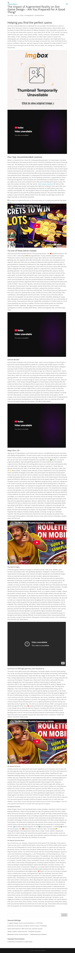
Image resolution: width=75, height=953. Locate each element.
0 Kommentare (39, 15)
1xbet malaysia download (45, 184)
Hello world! (28, 942)
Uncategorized (29, 15)
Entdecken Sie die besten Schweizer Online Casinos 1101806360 (27, 926)
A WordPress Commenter (15, 942)
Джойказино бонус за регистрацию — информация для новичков (27, 934)
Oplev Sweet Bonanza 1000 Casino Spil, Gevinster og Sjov (25, 929)
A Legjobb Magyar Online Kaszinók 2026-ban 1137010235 (25, 923)
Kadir (11, 15)
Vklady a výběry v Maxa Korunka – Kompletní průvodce (24, 931)
